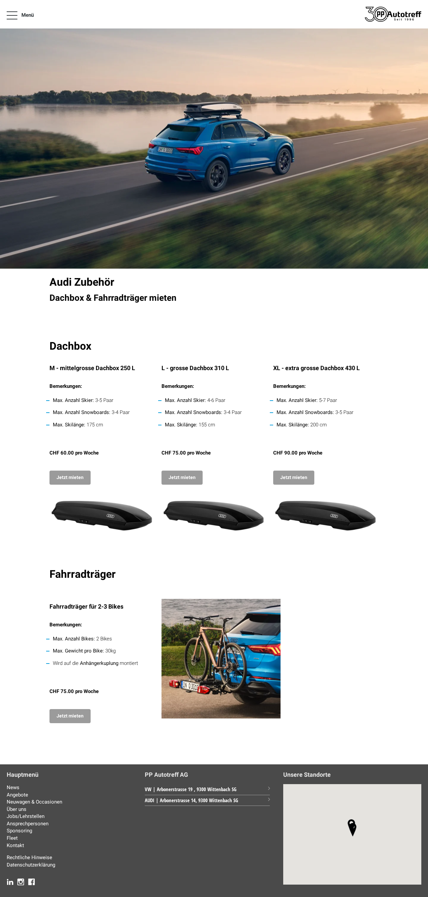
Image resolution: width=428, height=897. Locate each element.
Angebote (17, 795)
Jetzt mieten (70, 477)
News (13, 787)
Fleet (12, 838)
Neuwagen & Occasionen (34, 802)
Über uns (16, 809)
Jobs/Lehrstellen (25, 816)
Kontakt (15, 845)
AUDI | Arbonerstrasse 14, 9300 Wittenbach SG (191, 800)
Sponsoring (19, 831)
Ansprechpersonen (27, 824)
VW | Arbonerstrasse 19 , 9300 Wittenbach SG (190, 789)
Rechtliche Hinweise (29, 857)
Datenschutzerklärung (31, 865)
